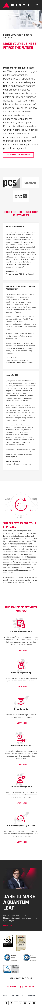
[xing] (34, 1003)
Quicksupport (27, 987)
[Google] (11, 1003)
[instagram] (20, 1003)
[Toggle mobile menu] (38, 5)
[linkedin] (29, 1003)
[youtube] (25, 1003)
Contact (12, 987)
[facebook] (16, 1003)
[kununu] (7, 1003)
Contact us (7, 925)
